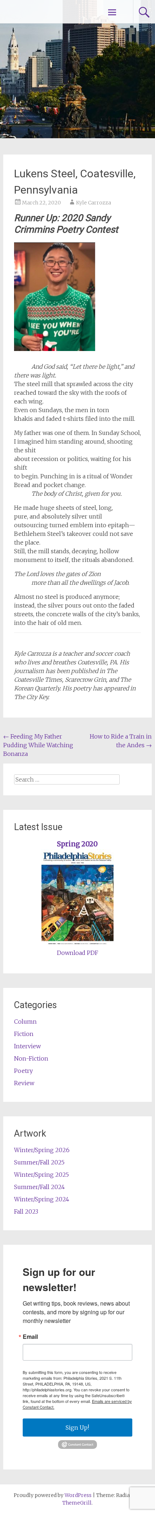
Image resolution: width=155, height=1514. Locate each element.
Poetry (23, 1070)
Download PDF (77, 952)
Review (24, 1083)
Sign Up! (77, 1427)
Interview (27, 1046)
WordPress (78, 1495)
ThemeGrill (77, 1503)
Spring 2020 (77, 844)
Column (25, 1021)
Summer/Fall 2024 (39, 1187)
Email (30, 1337)
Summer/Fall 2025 (39, 1162)
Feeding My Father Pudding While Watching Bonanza (38, 745)
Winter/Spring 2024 (41, 1199)
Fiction (24, 1033)
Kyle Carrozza (93, 202)
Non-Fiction (31, 1058)
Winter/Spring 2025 (41, 1174)
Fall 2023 (26, 1211)
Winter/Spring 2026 (42, 1150)
